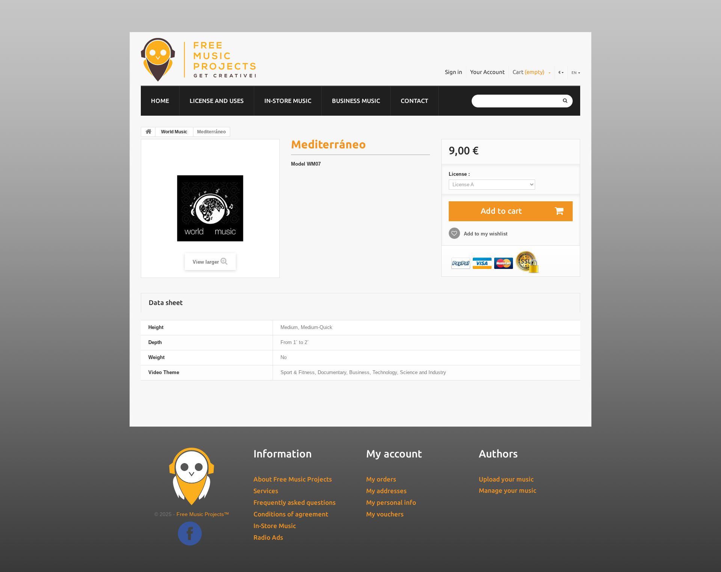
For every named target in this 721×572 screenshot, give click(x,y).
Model (298, 164)
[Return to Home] (148, 131)
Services (265, 490)
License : (460, 174)
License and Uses (217, 100)
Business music (356, 100)
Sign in (453, 72)
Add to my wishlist (484, 234)
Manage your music (507, 490)
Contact (414, 100)
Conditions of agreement (290, 514)
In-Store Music (287, 100)
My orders (381, 479)
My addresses (386, 490)
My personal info (391, 502)
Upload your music (506, 479)
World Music (174, 131)
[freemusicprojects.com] (232, 59)
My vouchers (385, 514)
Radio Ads (268, 537)
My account (394, 453)
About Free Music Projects (292, 479)
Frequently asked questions (294, 502)
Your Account (487, 72)
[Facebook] (190, 539)
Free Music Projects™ (202, 514)
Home (160, 100)
